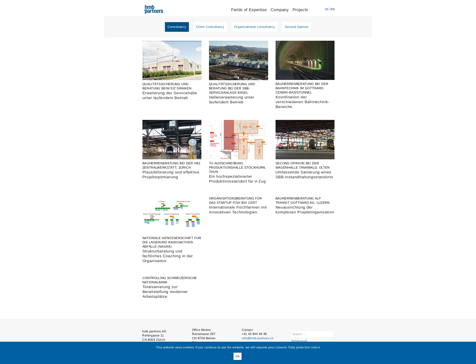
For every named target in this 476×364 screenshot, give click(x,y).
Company (280, 9)
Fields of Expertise (249, 9)
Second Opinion (296, 27)
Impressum (299, 341)
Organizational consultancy (254, 27)
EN (333, 9)
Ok (237, 356)
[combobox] (312, 334)
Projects (300, 9)
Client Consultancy (210, 27)
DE (327, 9)
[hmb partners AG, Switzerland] (156, 10)
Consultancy (177, 27)
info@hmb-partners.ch (258, 338)
